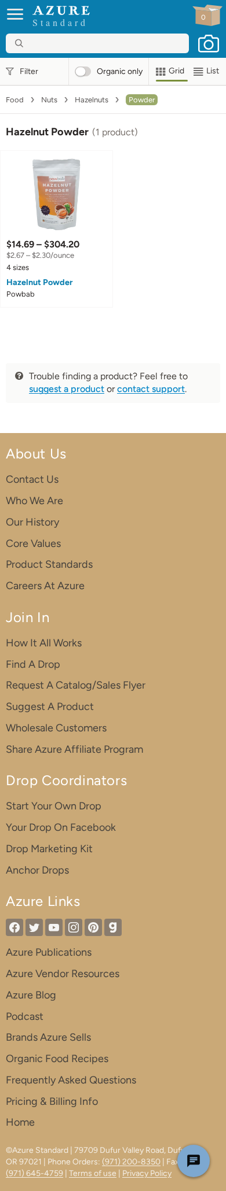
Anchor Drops (37, 870)
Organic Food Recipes (57, 1058)
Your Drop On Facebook (61, 827)
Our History (32, 522)
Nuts (49, 99)
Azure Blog (31, 995)
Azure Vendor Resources (62, 973)
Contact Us (32, 479)
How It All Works (44, 643)
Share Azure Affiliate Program (74, 749)
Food (15, 99)
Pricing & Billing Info (52, 1101)
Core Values (33, 543)
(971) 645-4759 (34, 1173)
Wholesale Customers (56, 728)
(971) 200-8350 (131, 1162)
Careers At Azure (45, 585)
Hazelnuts (91, 99)
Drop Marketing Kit (49, 848)
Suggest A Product (50, 706)
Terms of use (92, 1173)
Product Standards (49, 564)
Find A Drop (33, 664)
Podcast (24, 1016)
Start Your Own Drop (53, 806)
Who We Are (34, 500)
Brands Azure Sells (48, 1037)
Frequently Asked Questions (71, 1080)
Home (20, 1122)
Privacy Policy (147, 1173)
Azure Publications (49, 952)
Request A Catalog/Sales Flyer (75, 685)
